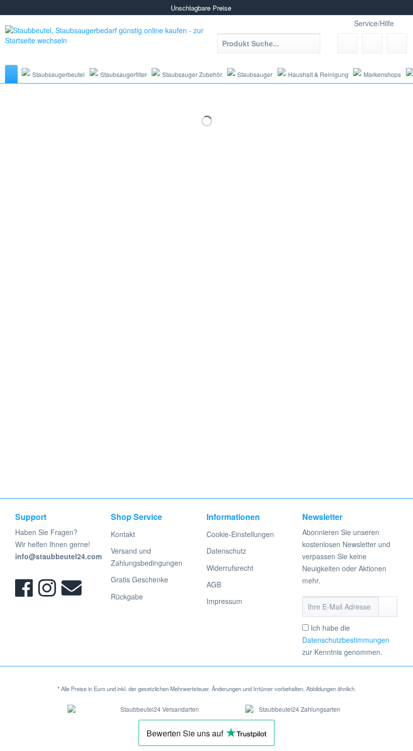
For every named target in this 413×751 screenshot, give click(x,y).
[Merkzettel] (347, 43)
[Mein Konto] (372, 43)
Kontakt (123, 534)
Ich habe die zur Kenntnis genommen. (345, 640)
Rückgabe (127, 596)
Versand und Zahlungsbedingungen (146, 557)
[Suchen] (311, 43)
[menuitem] (268, 48)
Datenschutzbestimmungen (345, 640)
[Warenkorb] (397, 43)
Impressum (224, 601)
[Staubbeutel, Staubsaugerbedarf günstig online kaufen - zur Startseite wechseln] (105, 42)
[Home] (11, 74)
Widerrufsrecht (229, 568)
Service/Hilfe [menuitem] (374, 23)
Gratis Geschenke (139, 579)
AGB (213, 584)
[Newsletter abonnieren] (387, 606)
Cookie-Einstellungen (240, 534)
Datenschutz (226, 551)
